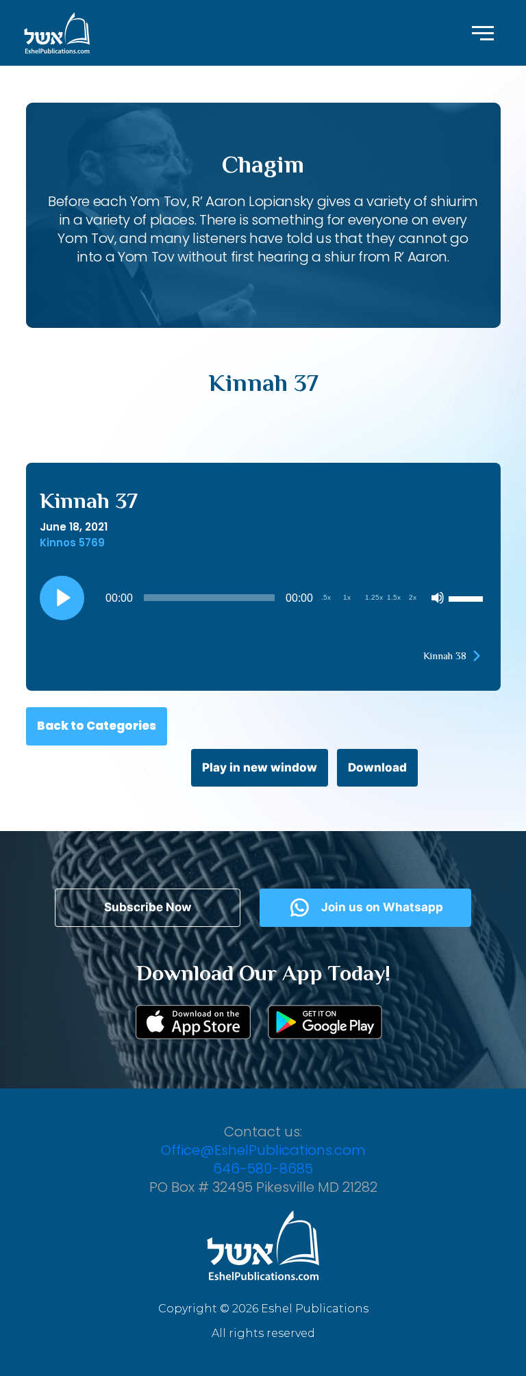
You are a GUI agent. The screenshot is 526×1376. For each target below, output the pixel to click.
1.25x (374, 597)
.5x (326, 597)
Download (377, 767)
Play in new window (259, 767)
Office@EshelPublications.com (263, 1150)
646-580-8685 (263, 1168)
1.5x (394, 597)
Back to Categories (96, 725)
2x (412, 597)
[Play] (61, 597)
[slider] (468, 597)
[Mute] (437, 597)
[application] (263, 597)
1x (347, 597)
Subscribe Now (147, 907)
